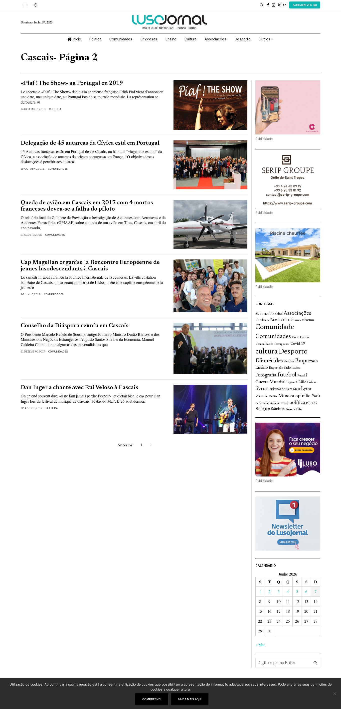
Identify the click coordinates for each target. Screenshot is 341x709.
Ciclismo (294, 320)
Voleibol (298, 409)
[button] (315, 663)
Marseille (261, 396)
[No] (334, 693)
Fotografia (265, 375)
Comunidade (274, 327)
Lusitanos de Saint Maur (284, 389)
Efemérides (269, 361)
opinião (303, 396)
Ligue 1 (292, 382)
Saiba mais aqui (189, 699)
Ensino (261, 367)
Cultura (55, 109)
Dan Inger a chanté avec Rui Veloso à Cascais (79, 388)
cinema (308, 320)
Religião (262, 409)
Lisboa (311, 382)
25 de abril (262, 314)
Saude (276, 409)
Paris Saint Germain (267, 403)
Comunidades (57, 168)
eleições (289, 361)
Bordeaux (262, 320)
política (297, 402)
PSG (313, 403)
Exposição (276, 367)
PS (307, 403)
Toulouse (287, 409)
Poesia (284, 403)
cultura (266, 351)
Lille (302, 382)
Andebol (276, 314)
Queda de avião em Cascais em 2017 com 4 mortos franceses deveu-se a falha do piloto (87, 206)
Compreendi (151, 699)
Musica (286, 395)
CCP (284, 320)
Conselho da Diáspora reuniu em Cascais (75, 326)
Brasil (275, 320)
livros (261, 388)
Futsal (301, 375)
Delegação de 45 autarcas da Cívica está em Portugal (90, 143)
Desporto (293, 351)
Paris (316, 396)
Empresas (306, 361)
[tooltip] (268, 4)
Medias (273, 396)
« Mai (260, 644)
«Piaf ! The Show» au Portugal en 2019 (72, 83)
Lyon (306, 388)
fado (287, 368)
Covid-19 (298, 344)
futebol (286, 375)
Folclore (296, 368)
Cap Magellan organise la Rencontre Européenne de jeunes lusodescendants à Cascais (90, 266)
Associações (297, 313)
